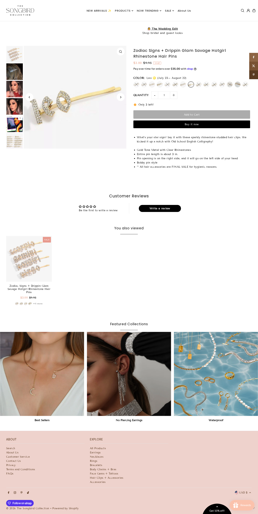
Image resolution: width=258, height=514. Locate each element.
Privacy (11, 465)
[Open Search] (242, 10)
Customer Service (18, 456)
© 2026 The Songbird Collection (28, 508)
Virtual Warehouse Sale (129, 28)
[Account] (248, 10)
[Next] (121, 97)
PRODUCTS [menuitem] (123, 10)
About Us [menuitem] (184, 10)
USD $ (243, 492)
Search (10, 448)
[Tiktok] (28, 492)
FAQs (10, 473)
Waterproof (216, 420)
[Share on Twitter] (253, 66)
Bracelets (96, 465)
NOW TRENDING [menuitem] (148, 10)
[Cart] (254, 10)
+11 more (38, 303)
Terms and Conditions (20, 469)
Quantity (141, 95)
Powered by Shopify (65, 508)
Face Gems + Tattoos (104, 473)
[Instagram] (15, 492)
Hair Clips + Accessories (106, 477)
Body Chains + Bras (103, 469)
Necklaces (96, 456)
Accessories (98, 482)
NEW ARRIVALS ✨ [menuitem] (99, 10)
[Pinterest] (21, 492)
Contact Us (13, 461)
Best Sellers (42, 420)
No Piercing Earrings (129, 420)
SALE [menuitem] (168, 10)
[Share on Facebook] (253, 57)
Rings (93, 461)
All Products (98, 448)
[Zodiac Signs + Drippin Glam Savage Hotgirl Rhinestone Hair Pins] (29, 259)
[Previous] (29, 97)
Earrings (95, 452)
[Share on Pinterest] (253, 74)
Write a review (160, 208)
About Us (12, 452)
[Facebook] (8, 492)
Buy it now (192, 124)
